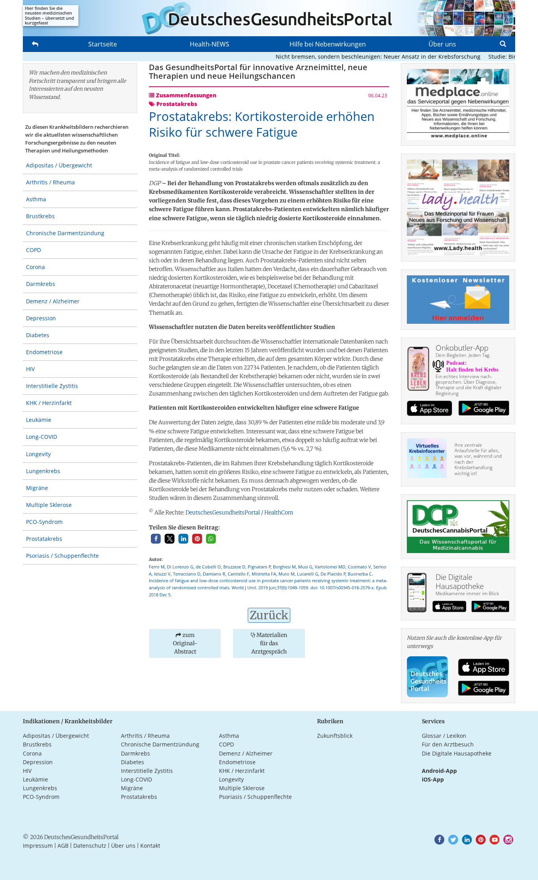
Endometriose (44, 352)
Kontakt (150, 845)
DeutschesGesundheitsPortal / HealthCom (239, 512)
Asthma (36, 199)
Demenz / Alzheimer (53, 301)
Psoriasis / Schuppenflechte (62, 555)
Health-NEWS (209, 44)
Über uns (442, 44)
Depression (41, 318)
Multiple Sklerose (49, 505)
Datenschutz (89, 845)
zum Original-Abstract (185, 643)
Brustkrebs (40, 216)
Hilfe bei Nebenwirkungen (327, 44)
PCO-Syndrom (44, 521)
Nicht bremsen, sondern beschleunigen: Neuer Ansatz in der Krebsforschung (365, 56)
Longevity (38, 454)
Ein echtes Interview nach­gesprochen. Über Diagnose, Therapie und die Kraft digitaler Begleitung (469, 385)
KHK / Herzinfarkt (49, 403)
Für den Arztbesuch (448, 744)
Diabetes (37, 335)
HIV (30, 369)
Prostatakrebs (44, 538)
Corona (35, 267)
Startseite (102, 44)
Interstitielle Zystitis (52, 386)
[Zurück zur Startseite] (269, 18)
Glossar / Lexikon (444, 735)
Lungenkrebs (43, 471)
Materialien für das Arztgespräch (269, 643)
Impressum (38, 845)
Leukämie (38, 419)
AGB (63, 845)
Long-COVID (41, 436)
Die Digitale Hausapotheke (457, 753)
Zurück (269, 615)
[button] (156, 539)
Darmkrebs (40, 284)
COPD (33, 250)
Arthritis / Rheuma (50, 182)
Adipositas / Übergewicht (59, 165)
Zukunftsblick (334, 735)
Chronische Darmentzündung (65, 233)
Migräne (37, 488)
